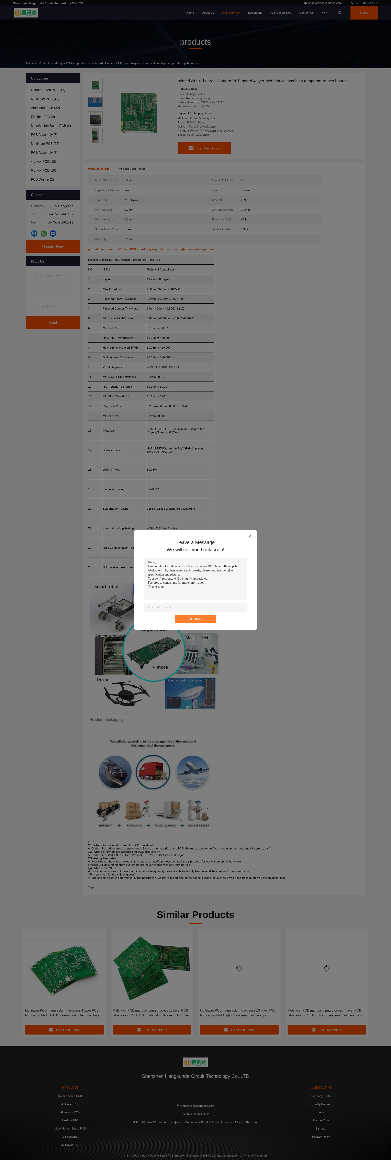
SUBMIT (195, 619)
